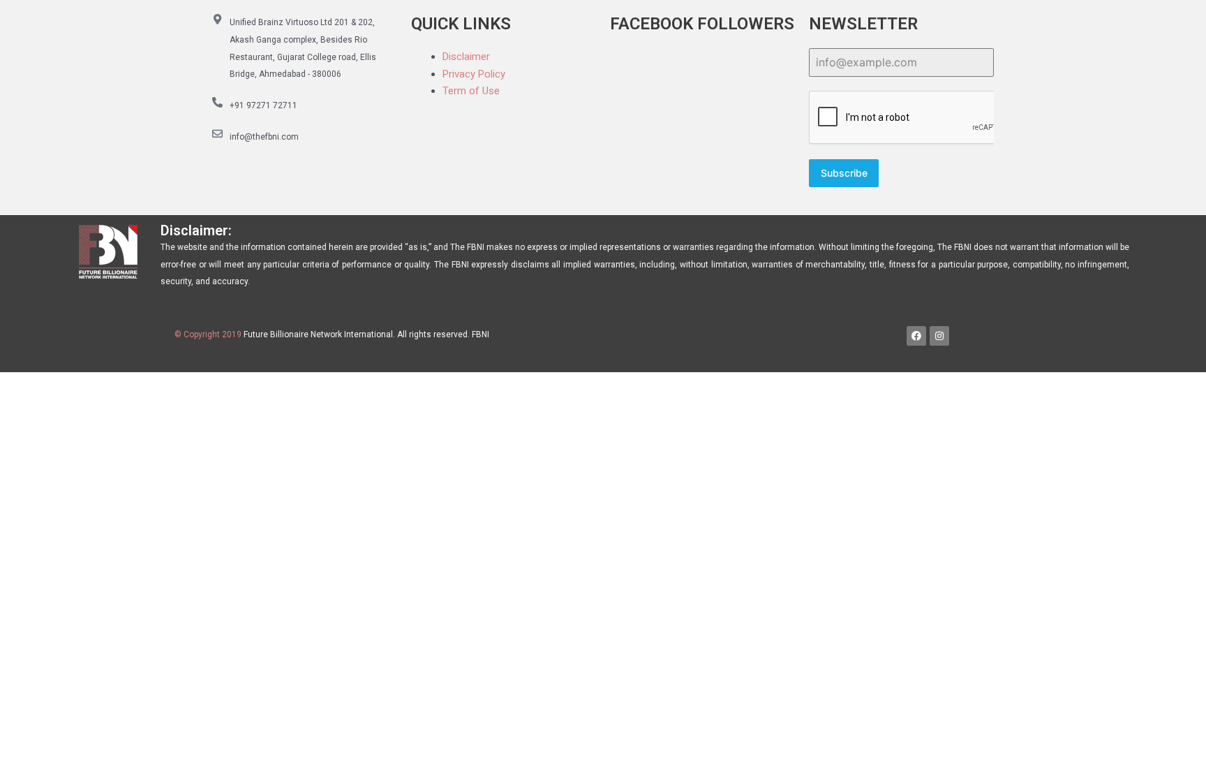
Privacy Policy (473, 74)
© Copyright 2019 (207, 334)
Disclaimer (466, 56)
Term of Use (471, 90)
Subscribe (844, 173)
